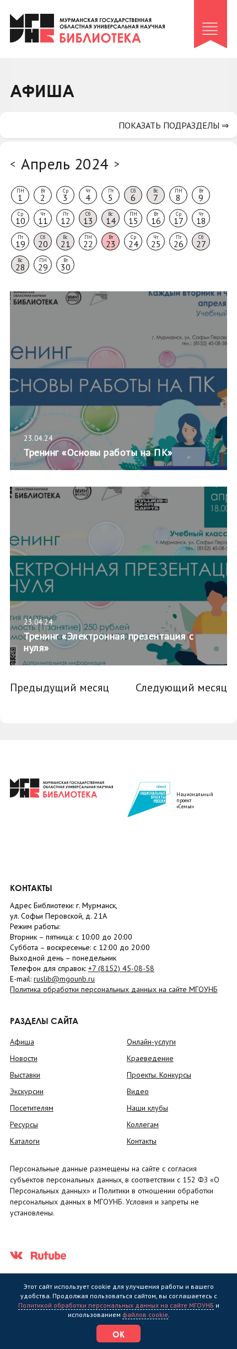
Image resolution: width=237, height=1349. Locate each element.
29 (43, 265)
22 (88, 241)
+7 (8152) (121, 968)
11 (43, 218)
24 (133, 241)
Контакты (142, 1141)
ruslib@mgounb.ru (64, 979)
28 (20, 265)
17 (179, 218)
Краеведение (150, 1058)
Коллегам (143, 1124)
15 (133, 218)
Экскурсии (27, 1091)
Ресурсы (24, 1124)
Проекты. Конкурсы (159, 1075)
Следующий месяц (181, 687)
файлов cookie (145, 1314)
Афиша (22, 1042)
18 (201, 218)
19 (20, 241)
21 (66, 241)
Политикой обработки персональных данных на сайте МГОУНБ (116, 1305)
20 (43, 241)
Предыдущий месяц (59, 687)
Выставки (25, 1075)
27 (201, 241)
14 (111, 218)
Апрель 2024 (65, 163)
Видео (138, 1091)
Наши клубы (147, 1108)
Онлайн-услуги (151, 1042)
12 (66, 218)
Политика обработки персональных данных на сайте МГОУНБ (114, 989)
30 (66, 265)
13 (88, 218)
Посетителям (31, 1108)
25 (156, 241)
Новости (23, 1058)
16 (156, 218)
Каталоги (25, 1141)
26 (179, 241)
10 (20, 218)
